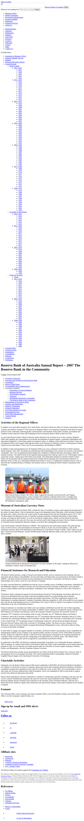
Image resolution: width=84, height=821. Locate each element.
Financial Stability (11, 19)
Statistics (8, 35)
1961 (20, 208)
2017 (20, 88)
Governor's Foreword (12, 378)
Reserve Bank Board (12, 384)
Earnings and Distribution (14, 404)
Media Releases (10, 29)
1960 (20, 210)
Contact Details (10, 416)
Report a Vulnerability (13, 807)
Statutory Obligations (12, 406)
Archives (8, 41)
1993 (20, 139)
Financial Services (11, 23)
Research (8, 39)
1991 (20, 143)
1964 (20, 202)
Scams (7, 808)
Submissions (9, 352)
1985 (20, 157)
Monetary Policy (11, 13)
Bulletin (8, 60)
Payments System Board (18, 212)
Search (37, 9)
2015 (20, 92)
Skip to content (6, 2)
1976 (20, 176)
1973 (20, 182)
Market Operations (11, 15)
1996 (20, 133)
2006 (20, 111)
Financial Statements (12, 408)
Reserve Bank (14, 66)
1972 (20, 184)
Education (8, 43)
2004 (20, 115)
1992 (20, 141)
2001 (20, 121)
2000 (20, 125)
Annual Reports (10, 64)
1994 (20, 137)
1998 (20, 129)
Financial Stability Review (14, 58)
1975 (20, 178)
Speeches (8, 31)
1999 (20, 127)
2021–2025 (18, 68)
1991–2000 (18, 123)
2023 (20, 74)
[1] (24, 429)
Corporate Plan (10, 348)
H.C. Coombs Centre (12, 766)
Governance (9, 382)
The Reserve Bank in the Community (22, 400)
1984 (20, 159)
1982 (20, 163)
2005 (20, 113)
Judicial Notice (10, 793)
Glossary (8, 418)
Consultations (10, 354)
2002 (20, 119)
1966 (20, 198)
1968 (20, 194)
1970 (20, 190)
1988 (20, 151)
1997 (20, 131)
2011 (20, 99)
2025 (20, 70)
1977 (20, 174)
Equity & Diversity (16, 275)
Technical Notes (10, 350)
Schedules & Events (12, 803)
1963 (20, 204)
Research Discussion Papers (15, 62)
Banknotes (9, 21)
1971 (20, 186)
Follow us (6, 715)
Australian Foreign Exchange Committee (19, 764)
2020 (20, 82)
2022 (20, 76)
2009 (20, 105)
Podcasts (8, 356)
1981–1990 (18, 145)
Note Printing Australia (17, 394)
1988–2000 (18, 320)
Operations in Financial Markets (21, 390)
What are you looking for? (10, 9)
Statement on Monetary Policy (15, 56)
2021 (20, 78)
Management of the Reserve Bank (17, 402)
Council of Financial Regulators (16, 762)
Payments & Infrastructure (14, 17)
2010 (20, 103)
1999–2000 (18, 269)
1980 (20, 169)
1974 (20, 180)
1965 (20, 200)
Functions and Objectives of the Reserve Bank (21, 380)
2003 (20, 117)
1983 (20, 161)
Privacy (7, 795)
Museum (8, 760)
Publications (9, 33)
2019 (20, 84)
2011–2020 (18, 80)
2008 (20, 107)
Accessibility (9, 797)
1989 (20, 149)
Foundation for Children (39, 770)
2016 (20, 90)
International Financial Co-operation (22, 398)
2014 (20, 94)
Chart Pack (9, 37)
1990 (20, 147)
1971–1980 (18, 167)
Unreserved (9, 758)
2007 (20, 109)
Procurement (9, 799)
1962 (20, 206)
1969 (20, 192)
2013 (20, 96)
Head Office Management (14, 414)
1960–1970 (18, 188)
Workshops (9, 360)
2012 (20, 98)
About (16, 277)
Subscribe (4, 711)
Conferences (9, 358)
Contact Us (9, 49)
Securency (13, 396)
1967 (20, 196)
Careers (7, 45)
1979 (20, 170)
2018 (20, 86)
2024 (20, 72)
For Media (8, 791)
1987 (20, 153)
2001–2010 (18, 101)
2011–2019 (18, 279)
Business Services (16, 392)
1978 (20, 172)
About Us (8, 25)
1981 (20, 165)
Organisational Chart (12, 412)
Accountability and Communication (17, 386)
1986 (20, 155)
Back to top (8, 702)
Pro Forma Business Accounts (15, 410)
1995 (20, 135)
